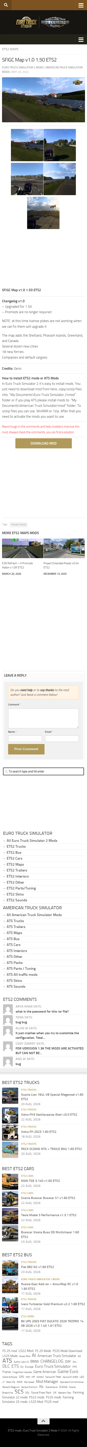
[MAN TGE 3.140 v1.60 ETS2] (10, 1182)
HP (33, 1376)
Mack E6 (10, 1382)
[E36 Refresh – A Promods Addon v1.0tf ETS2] (22, 548)
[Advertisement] (43, 259)
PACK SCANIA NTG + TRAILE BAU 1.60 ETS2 (51, 1149)
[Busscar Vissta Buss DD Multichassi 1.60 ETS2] (10, 1233)
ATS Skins (14, 980)
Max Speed (29, 1382)
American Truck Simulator (56, 1356)
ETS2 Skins (15, 894)
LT (3, 1382)
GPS (21, 1377)
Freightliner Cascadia (22, 1372)
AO (79, 1356)
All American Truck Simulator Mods (34, 915)
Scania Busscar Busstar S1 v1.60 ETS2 (48, 1198)
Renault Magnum (11, 1387)
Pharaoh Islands (18, 524)
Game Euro (68, 1371)
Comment (14, 704)
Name (12, 731)
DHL (74, 1361)
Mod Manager (47, 1381)
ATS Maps (14, 933)
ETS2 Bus (14, 852)
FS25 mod (51, 1402)
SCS (19, 1391)
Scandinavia (51, 1386)
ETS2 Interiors (18, 876)
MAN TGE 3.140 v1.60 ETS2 (40, 1181)
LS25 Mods (10, 1356)
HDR (28, 1377)
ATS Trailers (16, 927)
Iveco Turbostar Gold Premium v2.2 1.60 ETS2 (53, 1304)
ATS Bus (13, 939)
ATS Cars (13, 945)
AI (34, 1355)
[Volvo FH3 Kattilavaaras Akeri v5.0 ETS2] (10, 1115)
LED (82, 1376)
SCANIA (63, 1386)
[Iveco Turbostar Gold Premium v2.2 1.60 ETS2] (10, 1305)
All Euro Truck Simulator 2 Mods (32, 840)
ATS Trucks (15, 921)
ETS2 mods (14, 1430)
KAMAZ (40, 1377)
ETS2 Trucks (16, 846)
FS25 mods (53, 1397)
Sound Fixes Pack (41, 1392)
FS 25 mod (9, 1351)
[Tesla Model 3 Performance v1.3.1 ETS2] (10, 1216)
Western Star (64, 1392)
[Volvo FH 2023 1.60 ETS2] (10, 1133)
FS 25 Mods (43, 1351)
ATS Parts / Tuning (21, 968)
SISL (27, 1392)
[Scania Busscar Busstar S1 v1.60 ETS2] (10, 1199)
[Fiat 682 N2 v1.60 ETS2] (10, 1268)
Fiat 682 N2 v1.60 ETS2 (37, 1267)
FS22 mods (36, 1397)
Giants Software (9, 1377)
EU (21, 1367)
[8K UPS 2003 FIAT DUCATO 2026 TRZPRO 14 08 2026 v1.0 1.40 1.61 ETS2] (10, 1322)
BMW (34, 1361)
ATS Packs (15, 962)
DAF (68, 1361)
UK (54, 1392)
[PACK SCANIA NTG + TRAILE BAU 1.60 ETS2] (10, 1150)
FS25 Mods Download (67, 1351)
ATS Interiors (17, 951)
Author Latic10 (21, 1361)
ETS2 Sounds (17, 900)
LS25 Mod (36, 1402)
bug (18, 1064)
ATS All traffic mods (22, 974)
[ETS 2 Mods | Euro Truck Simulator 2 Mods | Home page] (43, 22)
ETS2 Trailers (17, 870)
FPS (74, 1367)
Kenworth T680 (53, 1377)
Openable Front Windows (72, 1382)
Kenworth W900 (70, 1377)
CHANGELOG (51, 1361)
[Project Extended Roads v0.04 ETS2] (64, 548)
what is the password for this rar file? (42, 1011)
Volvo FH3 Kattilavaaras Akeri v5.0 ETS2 (49, 1114)
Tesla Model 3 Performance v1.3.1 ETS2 (48, 1215)
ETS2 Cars (14, 858)
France (6, 1372)
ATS (7, 1360)
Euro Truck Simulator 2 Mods (40, 1279)
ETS (15, 1366)
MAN (19, 1381)
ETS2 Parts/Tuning (21, 888)
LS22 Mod (26, 1351)
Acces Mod (24, 1356)
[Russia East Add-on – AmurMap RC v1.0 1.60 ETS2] (10, 1285)
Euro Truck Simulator (53, 1366)
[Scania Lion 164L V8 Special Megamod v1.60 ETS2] (10, 1096)
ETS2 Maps (10, 49)
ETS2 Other (15, 882)
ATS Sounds (16, 986)
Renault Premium (29, 1387)
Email (49, 731)
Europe (29, 1367)
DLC (6, 1366)
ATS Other (14, 956)
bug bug (21, 1022)
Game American (44, 1372)
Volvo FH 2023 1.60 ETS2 (38, 1132)
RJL (41, 1387)
